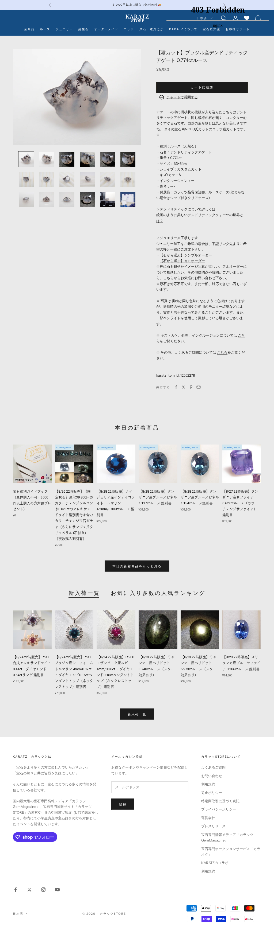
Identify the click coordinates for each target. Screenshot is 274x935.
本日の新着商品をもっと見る (137, 566)
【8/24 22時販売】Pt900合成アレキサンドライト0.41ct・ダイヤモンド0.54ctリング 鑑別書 (32, 666)
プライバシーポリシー (218, 809)
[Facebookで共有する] (176, 387)
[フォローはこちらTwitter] (29, 889)
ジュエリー (64, 29)
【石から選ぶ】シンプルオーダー (186, 255)
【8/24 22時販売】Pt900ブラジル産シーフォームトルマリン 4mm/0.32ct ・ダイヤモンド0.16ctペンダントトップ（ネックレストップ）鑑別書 (74, 671)
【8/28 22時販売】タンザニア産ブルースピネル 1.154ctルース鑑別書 (200, 497)
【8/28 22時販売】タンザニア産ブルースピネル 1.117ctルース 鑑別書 (158, 497)
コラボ (129, 29)
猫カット (230, 129)
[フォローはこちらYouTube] (57, 889)
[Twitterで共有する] (183, 387)
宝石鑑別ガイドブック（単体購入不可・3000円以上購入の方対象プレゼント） (32, 500)
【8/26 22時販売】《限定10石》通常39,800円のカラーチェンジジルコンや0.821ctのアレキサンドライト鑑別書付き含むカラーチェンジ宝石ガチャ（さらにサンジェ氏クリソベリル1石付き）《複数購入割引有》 (74, 515)
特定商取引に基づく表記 (220, 801)
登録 (123, 804)
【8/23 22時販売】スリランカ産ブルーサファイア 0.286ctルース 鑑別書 (241, 663)
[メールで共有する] (198, 387)
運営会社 (208, 818)
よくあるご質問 (213, 767)
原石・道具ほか (151, 29)
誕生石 (83, 29)
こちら (222, 352)
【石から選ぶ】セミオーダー (182, 261)
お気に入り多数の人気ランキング (158, 593)
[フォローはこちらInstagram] (43, 889)
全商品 (29, 29)
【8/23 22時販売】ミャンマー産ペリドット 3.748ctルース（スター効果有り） (156, 666)
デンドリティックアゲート (191, 152)
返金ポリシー (211, 792)
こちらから (172, 278)
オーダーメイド (106, 29)
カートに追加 (202, 87)
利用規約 (208, 784)
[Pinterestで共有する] (191, 387)
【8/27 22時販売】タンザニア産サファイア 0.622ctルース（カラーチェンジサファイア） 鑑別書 (240, 503)
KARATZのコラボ (215, 862)
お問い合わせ (211, 776)
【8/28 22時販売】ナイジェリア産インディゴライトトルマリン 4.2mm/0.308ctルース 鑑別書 (116, 503)
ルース (45, 29)
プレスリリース (213, 826)
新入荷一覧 (84, 593)
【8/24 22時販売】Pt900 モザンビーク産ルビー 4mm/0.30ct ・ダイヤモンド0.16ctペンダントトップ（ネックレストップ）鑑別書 (115, 671)
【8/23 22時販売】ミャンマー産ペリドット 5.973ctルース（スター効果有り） (198, 666)
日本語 (18, 913)
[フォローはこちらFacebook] (15, 889)
